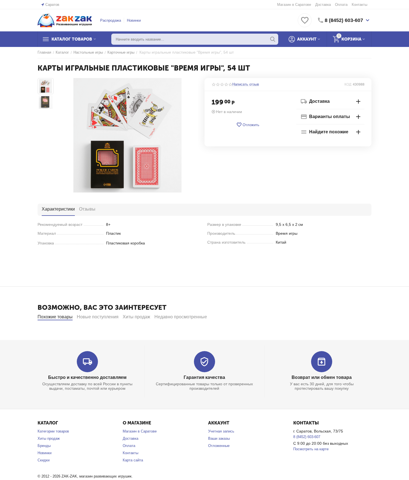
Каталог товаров (71, 39)
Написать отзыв (245, 84)
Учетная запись (221, 431)
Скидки (44, 460)
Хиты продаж (49, 438)
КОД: (348, 84)
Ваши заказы (219, 438)
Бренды (44, 446)
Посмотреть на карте (311, 449)
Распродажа (110, 20)
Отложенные (219, 446)
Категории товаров (53, 431)
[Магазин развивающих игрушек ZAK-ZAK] (65, 20)
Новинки (134, 20)
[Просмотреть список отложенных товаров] (304, 23)
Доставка (323, 4)
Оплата (341, 4)
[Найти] (272, 39)
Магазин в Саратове (294, 4)
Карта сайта (133, 460)
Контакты (359, 4)
